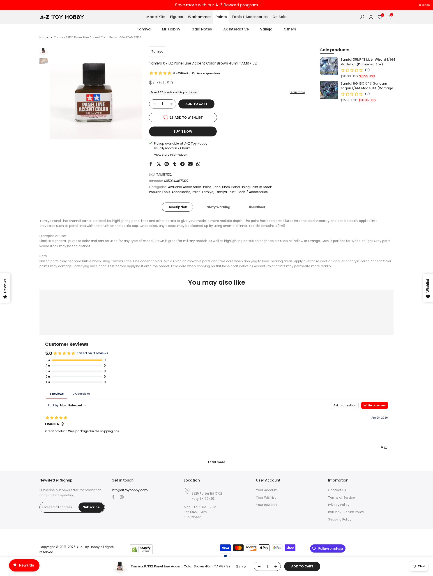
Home (43, 37)
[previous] (58, 92)
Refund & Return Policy (346, 512)
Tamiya (157, 51)
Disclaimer (256, 207)
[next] (133, 92)
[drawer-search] (362, 17)
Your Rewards (266, 504)
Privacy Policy (338, 504)
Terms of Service (341, 497)
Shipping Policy (339, 519)
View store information (170, 154)
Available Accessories (185, 187)
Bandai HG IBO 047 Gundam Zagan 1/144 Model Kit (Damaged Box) (368, 86)
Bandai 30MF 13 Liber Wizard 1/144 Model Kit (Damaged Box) (368, 62)
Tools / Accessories (252, 192)
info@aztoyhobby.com (130, 490)
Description (177, 207)
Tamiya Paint (225, 192)
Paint (207, 187)
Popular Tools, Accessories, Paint (174, 192)
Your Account (267, 490)
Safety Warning (217, 207)
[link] (329, 66)
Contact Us (337, 490)
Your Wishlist (266, 497)
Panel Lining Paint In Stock (251, 187)
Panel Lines (221, 187)
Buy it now (183, 131)
